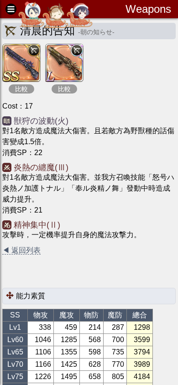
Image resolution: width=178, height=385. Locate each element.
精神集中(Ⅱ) (37, 224)
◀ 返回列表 (21, 250)
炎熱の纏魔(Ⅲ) (41, 167)
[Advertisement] (75, 271)
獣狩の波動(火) (41, 120)
